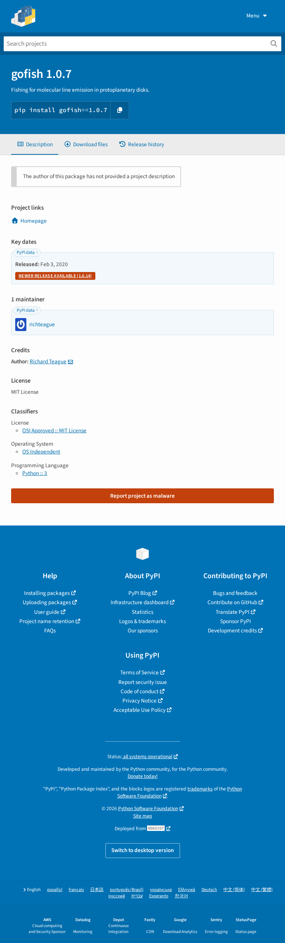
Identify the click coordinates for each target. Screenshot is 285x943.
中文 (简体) (234, 890)
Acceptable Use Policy (140, 710)
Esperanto (158, 896)
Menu (252, 16)
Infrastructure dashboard (139, 602)
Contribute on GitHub (232, 602)
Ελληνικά (186, 890)
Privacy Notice (139, 701)
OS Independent (41, 452)
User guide (46, 612)
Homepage (33, 221)
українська (161, 890)
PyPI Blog (139, 593)
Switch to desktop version (142, 850)
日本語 (97, 890)
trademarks (200, 788)
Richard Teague (48, 361)
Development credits (232, 630)
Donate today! (143, 776)
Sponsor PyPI (235, 621)
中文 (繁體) (262, 890)
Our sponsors (143, 630)
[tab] (34, 144)
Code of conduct (139, 691)
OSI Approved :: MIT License (54, 430)
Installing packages (47, 593)
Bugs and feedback (235, 593)
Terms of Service (139, 672)
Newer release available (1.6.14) (55, 276)
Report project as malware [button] (142, 496)
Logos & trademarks (142, 621)
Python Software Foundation (148, 808)
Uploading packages (47, 602)
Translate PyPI (232, 612)
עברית (137, 896)
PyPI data (26, 252)
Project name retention (46, 621)
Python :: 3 (34, 473)
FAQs (50, 630)
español (54, 890)
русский (116, 896)
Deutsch (209, 890)
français (76, 890)
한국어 (181, 896)
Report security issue (142, 682)
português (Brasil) (127, 890)
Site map (142, 815)
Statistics (142, 612)
